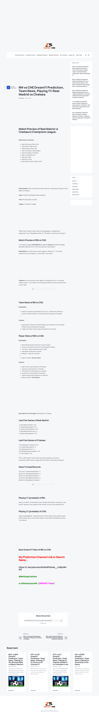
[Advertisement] (43, 10)
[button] (85, 55)
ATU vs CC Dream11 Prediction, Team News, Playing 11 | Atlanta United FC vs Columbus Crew (60, 659)
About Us (74, 181)
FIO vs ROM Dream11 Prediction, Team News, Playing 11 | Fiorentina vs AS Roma (82, 659)
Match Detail (75, 189)
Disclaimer (74, 186)
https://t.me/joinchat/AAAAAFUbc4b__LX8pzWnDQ (42, 568)
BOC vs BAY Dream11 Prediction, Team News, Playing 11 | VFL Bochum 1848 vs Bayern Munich (15, 659)
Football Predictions (13, 87)
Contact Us (75, 183)
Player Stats (75, 192)
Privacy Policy (75, 194)
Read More (11, 690)
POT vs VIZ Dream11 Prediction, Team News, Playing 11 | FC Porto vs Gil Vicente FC (38, 659)
